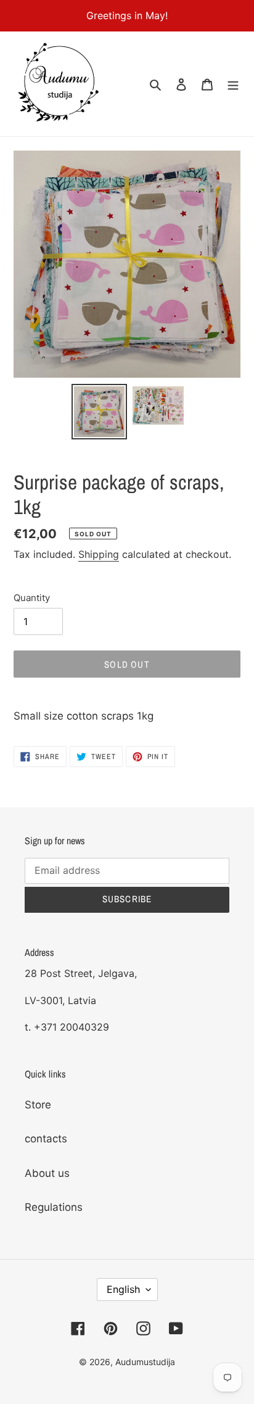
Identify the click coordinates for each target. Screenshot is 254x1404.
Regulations (54, 1207)
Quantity (32, 598)
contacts (46, 1138)
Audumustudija (145, 1361)
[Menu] (233, 84)
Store (38, 1105)
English (123, 1289)
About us (47, 1173)
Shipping (98, 554)
